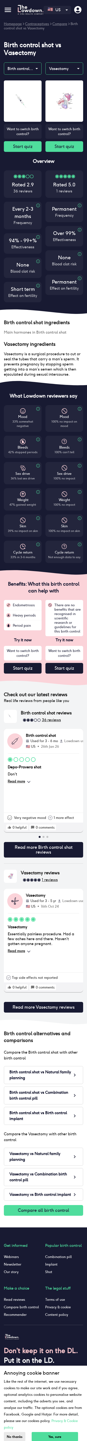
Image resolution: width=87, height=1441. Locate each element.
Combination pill (58, 1257)
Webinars (11, 1257)
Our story (11, 1272)
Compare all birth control (43, 1210)
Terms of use (55, 1299)
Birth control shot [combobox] (22, 68)
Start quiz (23, 146)
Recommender (15, 1314)
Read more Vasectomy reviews (44, 1007)
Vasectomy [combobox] (59, 68)
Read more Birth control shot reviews (43, 849)
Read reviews (14, 1299)
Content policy (56, 1314)
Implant (51, 1264)
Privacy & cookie (58, 1307)
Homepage (13, 24)
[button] (43, 322)
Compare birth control (21, 1307)
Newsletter (12, 1264)
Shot (48, 1272)
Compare (59, 24)
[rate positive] (9, 827)
